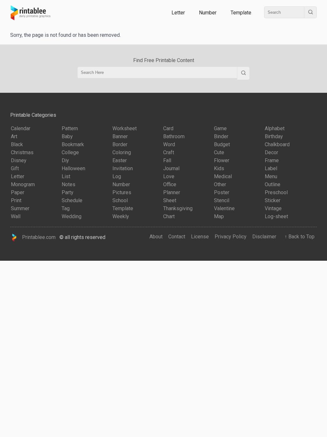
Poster (221, 192)
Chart (169, 216)
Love (168, 176)
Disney (19, 160)
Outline (272, 184)
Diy (65, 160)
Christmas (22, 152)
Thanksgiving (178, 208)
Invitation (122, 168)
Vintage (273, 208)
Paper (17, 192)
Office (169, 184)
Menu (271, 176)
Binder (221, 136)
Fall (167, 160)
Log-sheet (276, 216)
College (70, 152)
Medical (223, 176)
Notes (68, 184)
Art (14, 136)
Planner (171, 192)
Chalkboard (277, 144)
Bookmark (73, 144)
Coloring (121, 152)
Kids (219, 168)
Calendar (20, 128)
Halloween (73, 168)
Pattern (70, 128)
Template (241, 13)
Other (220, 184)
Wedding (71, 216)
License (200, 237)
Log (116, 176)
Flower (221, 160)
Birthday (274, 136)
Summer (20, 208)
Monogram (23, 184)
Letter (178, 13)
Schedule (72, 200)
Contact (176, 237)
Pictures (121, 192)
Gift (15, 168)
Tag (66, 208)
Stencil (221, 200)
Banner (120, 136)
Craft (168, 152)
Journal (171, 168)
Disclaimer (264, 237)
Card (168, 128)
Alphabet (275, 128)
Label (271, 168)
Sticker (272, 200)
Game (220, 128)
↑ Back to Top (298, 237)
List (66, 176)
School (120, 200)
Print (16, 200)
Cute (219, 152)
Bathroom (174, 136)
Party (67, 192)
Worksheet (124, 128)
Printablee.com (37, 237)
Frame (272, 160)
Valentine (224, 208)
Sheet (169, 200)
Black (17, 144)
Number (208, 13)
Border (119, 144)
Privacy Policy (231, 237)
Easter (119, 160)
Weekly (120, 216)
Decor (271, 152)
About (156, 237)
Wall (15, 216)
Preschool (276, 192)
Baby (67, 136)
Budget (222, 144)
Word (169, 144)
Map (219, 216)
